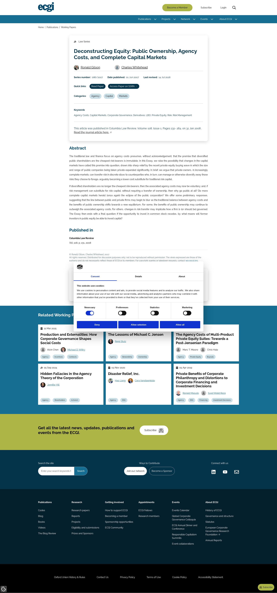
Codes (41, 510)
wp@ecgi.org (192, 260)
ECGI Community (114, 527)
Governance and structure (219, 516)
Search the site (46, 463)
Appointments (146, 502)
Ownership (142, 357)
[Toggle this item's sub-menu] (155, 19)
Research (77, 502)
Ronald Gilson (90, 67)
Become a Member (177, 7)
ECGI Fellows (145, 510)
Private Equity (195, 357)
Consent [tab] (95, 276)
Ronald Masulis (191, 393)
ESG (124, 400)
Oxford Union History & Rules (69, 577)
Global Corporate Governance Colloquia (184, 518)
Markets (123, 96)
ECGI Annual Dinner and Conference (184, 527)
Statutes (209, 521)
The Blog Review (47, 533)
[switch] (122, 313)
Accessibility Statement (210, 577)
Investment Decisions (222, 400)
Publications (144, 19)
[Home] (46, 7)
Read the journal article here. (91, 132)
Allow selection (138, 324)
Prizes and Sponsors (82, 533)
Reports (76, 516)
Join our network (135, 471)
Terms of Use (154, 577)
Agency (95, 96)
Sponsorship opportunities (119, 521)
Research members (148, 516)
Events (204, 19)
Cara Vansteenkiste (145, 380)
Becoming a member (116, 516)
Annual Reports (213, 540)
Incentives (59, 357)
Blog (40, 516)
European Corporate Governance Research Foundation (217, 531)
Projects (166, 19)
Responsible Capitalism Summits (184, 536)
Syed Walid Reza (217, 393)
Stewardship (127, 357)
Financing (203, 400)
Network (185, 19)
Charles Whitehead (134, 67)
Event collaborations (183, 543)
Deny (97, 324)
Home (41, 27)
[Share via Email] (236, 472)
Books (41, 521)
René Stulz (120, 341)
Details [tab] (138, 276)
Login (223, 7)
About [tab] (182, 276)
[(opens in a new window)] (213, 472)
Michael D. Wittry (76, 349)
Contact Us (102, 577)
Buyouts (210, 357)
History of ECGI (213, 510)
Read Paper (97, 86)
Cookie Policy (179, 577)
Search (234, 7)
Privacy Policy (127, 577)
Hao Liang (120, 380)
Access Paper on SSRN (122, 86)
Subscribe (206, 7)
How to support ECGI (116, 510)
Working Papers (68, 27)
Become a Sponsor (162, 471)
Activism (74, 400)
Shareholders (60, 400)
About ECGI (225, 19)
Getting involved (114, 502)
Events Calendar (180, 510)
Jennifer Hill (53, 384)
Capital (109, 96)
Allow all (180, 324)
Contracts (73, 357)
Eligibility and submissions (85, 527)
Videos (41, 527)
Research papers (81, 510)
